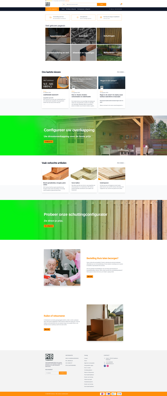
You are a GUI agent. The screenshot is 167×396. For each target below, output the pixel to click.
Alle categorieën (53, 9)
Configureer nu (48, 141)
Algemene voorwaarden (89, 363)
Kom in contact (87, 367)
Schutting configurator (71, 9)
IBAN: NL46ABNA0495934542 (72, 358)
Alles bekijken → (121, 72)
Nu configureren (49, 226)
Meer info (90, 276)
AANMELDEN (63, 373)
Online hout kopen (88, 379)
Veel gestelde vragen (88, 365)
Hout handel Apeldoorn (89, 374)
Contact (86, 358)
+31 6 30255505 (109, 362)
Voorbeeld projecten (88, 381)
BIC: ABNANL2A (69, 360)
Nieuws (44, 91)
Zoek (101, 4)
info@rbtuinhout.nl (110, 363)
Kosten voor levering (88, 377)
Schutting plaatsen (88, 370)
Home (63, 9)
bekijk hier (67, 0)
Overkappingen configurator (83, 9)
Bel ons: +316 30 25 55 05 (116, 9)
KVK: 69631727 (69, 363)
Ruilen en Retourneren (89, 372)
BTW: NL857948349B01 (71, 365)
